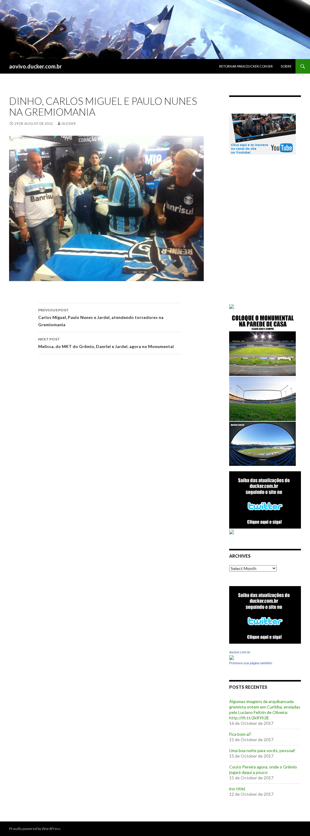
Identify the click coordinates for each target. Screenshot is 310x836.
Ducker (68, 123)
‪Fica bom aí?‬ (240, 734)
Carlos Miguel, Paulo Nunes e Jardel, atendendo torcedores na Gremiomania (100, 317)
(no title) (237, 788)
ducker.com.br (239, 652)
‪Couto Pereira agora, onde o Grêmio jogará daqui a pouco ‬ (263, 769)
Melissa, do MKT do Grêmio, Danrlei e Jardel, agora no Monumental (106, 343)
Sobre (286, 66)
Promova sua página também (250, 663)
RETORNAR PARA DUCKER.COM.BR (246, 66)
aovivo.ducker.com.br (35, 66)
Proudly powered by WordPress (35, 828)
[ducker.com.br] (231, 657)
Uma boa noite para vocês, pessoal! (262, 750)
